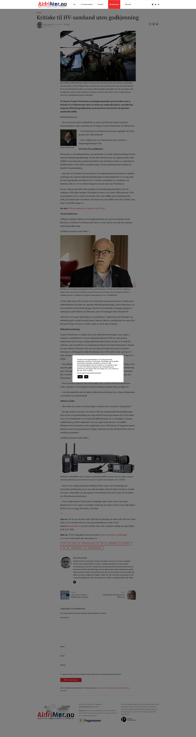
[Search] (158, 4)
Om (74, 4)
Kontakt (100, 4)
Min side (128, 4)
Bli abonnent (114, 4)
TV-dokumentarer (87, 4)
